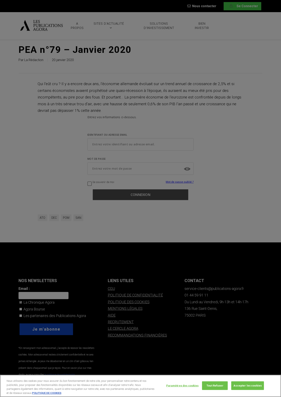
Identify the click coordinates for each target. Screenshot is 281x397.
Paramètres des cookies (182, 385)
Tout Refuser (215, 385)
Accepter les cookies (247, 385)
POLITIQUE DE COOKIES (46, 392)
